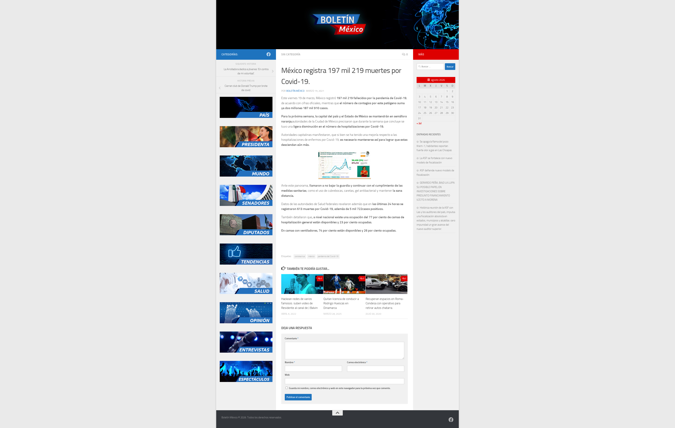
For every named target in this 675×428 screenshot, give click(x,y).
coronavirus (300, 256)
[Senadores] (246, 205)
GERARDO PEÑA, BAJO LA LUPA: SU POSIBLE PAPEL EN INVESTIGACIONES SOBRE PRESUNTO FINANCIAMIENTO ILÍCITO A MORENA (436, 191)
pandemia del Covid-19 (328, 256)
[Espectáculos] (246, 381)
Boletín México (295, 90)
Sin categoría (290, 54)
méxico (311, 256)
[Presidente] (246, 146)
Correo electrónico (357, 362)
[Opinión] (246, 322)
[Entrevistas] (246, 351)
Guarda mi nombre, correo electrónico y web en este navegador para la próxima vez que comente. (339, 388)
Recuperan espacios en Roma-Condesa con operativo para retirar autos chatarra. (385, 303)
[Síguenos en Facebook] (268, 54)
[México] (246, 117)
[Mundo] (246, 175)
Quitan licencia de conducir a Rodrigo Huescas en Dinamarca (341, 303)
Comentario (291, 338)
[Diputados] (246, 234)
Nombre (290, 362)
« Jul (419, 123)
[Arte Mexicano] (246, 263)
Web (287, 374)
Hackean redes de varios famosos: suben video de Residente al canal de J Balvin (299, 303)
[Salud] (246, 293)
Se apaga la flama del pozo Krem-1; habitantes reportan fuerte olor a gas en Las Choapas (434, 146)
